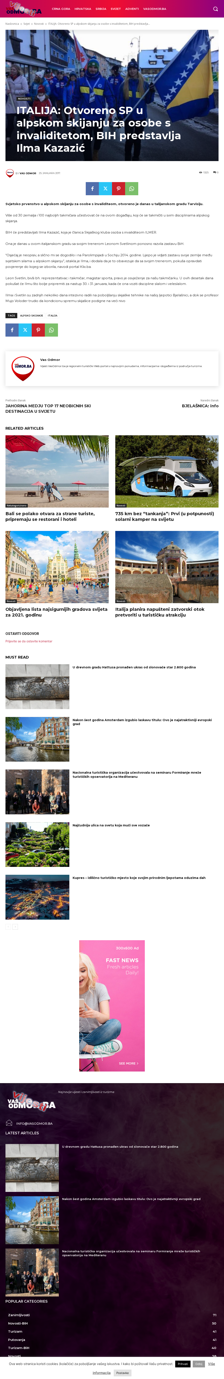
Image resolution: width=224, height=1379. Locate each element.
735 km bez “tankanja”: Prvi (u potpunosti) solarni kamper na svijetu (164, 516)
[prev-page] (8, 927)
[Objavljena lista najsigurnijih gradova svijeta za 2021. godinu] (57, 567)
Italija (52, 315)
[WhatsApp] (131, 188)
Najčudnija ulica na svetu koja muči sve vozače (111, 825)
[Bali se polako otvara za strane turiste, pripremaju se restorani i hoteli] (57, 471)
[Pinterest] (118, 188)
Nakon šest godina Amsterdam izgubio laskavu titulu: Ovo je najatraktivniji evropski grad (142, 722)
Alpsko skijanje (31, 315)
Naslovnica (12, 24)
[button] (215, 9)
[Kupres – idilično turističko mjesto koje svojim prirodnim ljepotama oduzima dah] (37, 897)
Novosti (39, 24)
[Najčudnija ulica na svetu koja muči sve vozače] (37, 844)
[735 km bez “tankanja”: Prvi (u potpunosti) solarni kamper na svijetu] (167, 471)
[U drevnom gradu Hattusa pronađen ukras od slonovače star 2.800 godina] (37, 686)
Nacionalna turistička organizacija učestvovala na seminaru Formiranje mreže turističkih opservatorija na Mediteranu (137, 774)
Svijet (26, 24)
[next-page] (15, 927)
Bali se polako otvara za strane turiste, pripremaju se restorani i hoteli (50, 516)
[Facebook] (92, 188)
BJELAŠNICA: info (200, 406)
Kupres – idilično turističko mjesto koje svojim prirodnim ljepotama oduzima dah (139, 878)
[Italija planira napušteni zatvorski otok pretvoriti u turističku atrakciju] (167, 567)
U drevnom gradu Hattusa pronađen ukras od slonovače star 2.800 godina (134, 667)
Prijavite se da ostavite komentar (28, 641)
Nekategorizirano (16, 505)
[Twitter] (105, 188)
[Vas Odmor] (10, 173)
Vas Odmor (28, 173)
